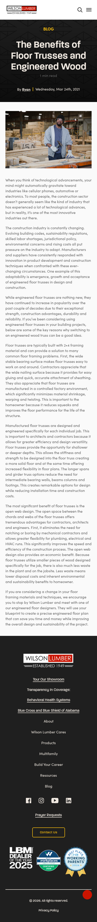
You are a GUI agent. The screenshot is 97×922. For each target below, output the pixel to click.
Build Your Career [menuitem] (48, 764)
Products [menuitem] (48, 742)
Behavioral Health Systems (48, 700)
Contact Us (48, 832)
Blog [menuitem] (48, 786)
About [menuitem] (48, 721)
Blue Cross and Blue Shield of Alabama (48, 711)
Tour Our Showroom (48, 679)
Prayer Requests (48, 815)
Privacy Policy (49, 910)
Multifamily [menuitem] (48, 753)
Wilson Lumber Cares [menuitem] (48, 732)
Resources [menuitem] (48, 775)
